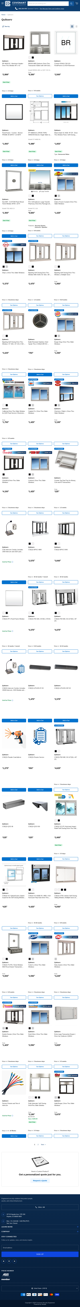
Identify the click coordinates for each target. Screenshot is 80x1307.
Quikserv (5, 61)
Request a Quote (40, 1181)
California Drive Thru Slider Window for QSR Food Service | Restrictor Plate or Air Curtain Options (13, 412)
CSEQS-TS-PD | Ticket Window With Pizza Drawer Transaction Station (12, 966)
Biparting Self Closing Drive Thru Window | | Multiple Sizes (64, 273)
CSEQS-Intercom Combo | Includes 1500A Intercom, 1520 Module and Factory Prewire (13, 689)
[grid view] (72, 26)
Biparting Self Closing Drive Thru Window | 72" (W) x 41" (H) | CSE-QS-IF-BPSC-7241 (13, 343)
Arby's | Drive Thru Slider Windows (13, 273)
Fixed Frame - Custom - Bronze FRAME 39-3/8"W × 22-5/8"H (12, 134)
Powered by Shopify (40, 1304)
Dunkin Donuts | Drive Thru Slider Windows (13, 1035)
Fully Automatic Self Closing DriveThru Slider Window (37, 1104)
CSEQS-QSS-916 (34, 826)
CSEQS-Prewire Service (36, 757)
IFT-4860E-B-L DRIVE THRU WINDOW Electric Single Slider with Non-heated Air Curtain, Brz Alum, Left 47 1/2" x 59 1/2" (39, 134)
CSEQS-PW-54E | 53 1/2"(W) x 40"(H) (65, 758)
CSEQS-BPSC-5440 (61, 549)
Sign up (40, 1254)
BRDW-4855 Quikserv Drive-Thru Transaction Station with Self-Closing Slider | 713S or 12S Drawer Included (40, 64)
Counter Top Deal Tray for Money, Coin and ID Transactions (65, 481)
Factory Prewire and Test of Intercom (11, 1104)
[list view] (76, 26)
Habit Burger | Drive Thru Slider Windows (64, 1104)
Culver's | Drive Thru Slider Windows (36, 966)
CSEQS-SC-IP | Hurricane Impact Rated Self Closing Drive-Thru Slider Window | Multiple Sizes (65, 827)
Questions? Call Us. (33, 8)
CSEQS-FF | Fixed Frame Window (13, 619)
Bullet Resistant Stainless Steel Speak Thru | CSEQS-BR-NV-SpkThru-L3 (38, 343)
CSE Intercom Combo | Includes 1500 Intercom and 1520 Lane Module (12, 551)
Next (42, 1144)
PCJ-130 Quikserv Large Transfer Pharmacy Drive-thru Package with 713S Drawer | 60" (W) (39, 203)
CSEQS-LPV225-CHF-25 (62, 688)
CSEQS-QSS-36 (7, 826)
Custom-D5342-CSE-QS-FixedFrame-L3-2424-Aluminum (64, 64)
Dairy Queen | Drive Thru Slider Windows (64, 966)
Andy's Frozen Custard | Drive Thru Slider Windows (65, 203)
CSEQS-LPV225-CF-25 (36, 688)
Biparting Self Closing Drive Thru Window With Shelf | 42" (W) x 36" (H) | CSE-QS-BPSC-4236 (39, 274)
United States (40, 1288)
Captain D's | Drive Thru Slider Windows (38, 412)
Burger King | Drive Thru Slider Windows (64, 343)
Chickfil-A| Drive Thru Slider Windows (11, 481)
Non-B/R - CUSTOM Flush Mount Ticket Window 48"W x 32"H (13, 203)
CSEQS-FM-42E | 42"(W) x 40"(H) (39, 619)
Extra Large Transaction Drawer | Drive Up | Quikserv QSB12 (64, 1035)
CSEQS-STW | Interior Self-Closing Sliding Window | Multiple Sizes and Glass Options (65, 897)
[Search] (71, 3)
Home (3, 14)
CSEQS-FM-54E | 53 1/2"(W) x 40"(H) (65, 620)
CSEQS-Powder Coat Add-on (11, 757)
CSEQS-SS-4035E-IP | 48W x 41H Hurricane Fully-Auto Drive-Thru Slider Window (39, 897)
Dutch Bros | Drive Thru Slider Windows (37, 1035)
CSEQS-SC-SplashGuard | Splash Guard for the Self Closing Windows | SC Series (13, 897)
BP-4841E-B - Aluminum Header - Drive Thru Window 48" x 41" (13, 64)
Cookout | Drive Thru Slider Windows (37, 481)
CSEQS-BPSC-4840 (35, 549)
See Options (40, 96)
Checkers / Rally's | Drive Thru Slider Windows (64, 412)
